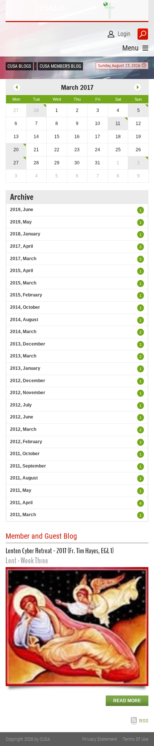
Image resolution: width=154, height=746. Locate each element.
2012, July (21, 405)
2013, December (27, 344)
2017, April (21, 246)
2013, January (25, 368)
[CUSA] (77, 10)
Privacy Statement (99, 739)
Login (124, 33)
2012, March (23, 429)
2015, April (21, 270)
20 (16, 149)
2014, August (24, 319)
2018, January (25, 234)
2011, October (25, 453)
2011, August (24, 478)
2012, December (27, 380)
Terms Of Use (135, 739)
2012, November (27, 392)
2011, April (21, 502)
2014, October (25, 307)
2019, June (21, 209)
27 (16, 162)
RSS (143, 720)
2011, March (23, 514)
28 (36, 110)
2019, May (21, 222)
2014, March (23, 331)
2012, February (26, 441)
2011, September (28, 466)
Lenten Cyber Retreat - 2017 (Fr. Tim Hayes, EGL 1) (60, 551)
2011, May (20, 490)
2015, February (26, 295)
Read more (127, 700)
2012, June (21, 417)
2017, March (23, 258)
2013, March (23, 356)
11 (118, 123)
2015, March (23, 283)
